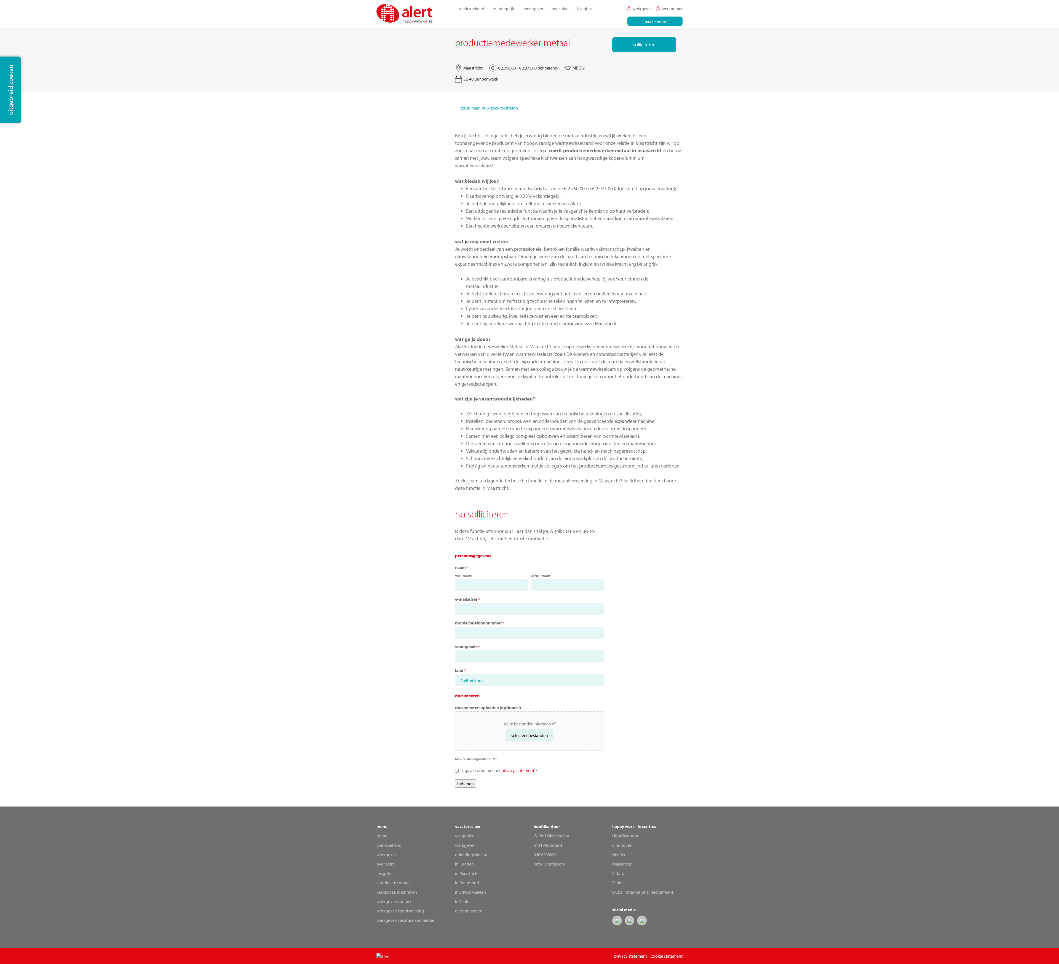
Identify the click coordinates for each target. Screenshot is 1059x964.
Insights (584, 8)
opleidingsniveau (471, 854)
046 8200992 (545, 854)
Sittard (618, 873)
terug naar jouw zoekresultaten (489, 108)
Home (381, 836)
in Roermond (467, 882)
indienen (465, 783)
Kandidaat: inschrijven (396, 892)
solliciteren (644, 44)
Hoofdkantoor (625, 836)
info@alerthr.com (549, 864)
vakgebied (465, 836)
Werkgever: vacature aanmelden (405, 920)
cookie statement (667, 956)
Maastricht (622, 864)
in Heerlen (464, 864)
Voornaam (463, 575)
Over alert (385, 864)
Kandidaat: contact (393, 882)
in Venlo (462, 901)
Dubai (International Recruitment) (643, 892)
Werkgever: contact (393, 901)
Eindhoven (622, 845)
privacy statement (517, 770)
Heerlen (619, 854)
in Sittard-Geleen (470, 892)
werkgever (465, 845)
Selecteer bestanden (529, 735)
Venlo (617, 882)
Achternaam (541, 575)
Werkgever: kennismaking (400, 911)
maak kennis (655, 21)
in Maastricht (467, 873)
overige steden (468, 911)
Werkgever (386, 854)
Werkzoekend (389, 845)
